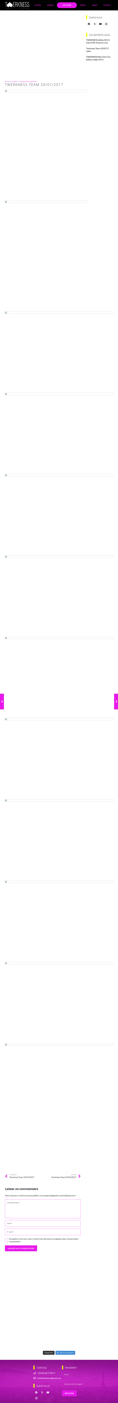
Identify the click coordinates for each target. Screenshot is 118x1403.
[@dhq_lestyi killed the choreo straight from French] (9, 1343)
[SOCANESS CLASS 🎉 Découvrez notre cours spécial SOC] (108, 1332)
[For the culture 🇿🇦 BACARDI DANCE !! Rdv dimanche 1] (69, 1332)
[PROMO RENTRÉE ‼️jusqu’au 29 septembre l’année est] (49, 1343)
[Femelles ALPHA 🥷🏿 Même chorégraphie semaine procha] (9, 1332)
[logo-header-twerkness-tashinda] (18, 5)
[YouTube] (100, 24)
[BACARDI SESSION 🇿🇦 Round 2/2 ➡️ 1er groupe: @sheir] (29, 1332)
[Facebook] (89, 24)
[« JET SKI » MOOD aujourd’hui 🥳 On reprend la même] (29, 1343)
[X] (95, 24)
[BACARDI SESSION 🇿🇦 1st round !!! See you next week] (49, 1332)
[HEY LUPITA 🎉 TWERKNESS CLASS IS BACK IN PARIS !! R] (69, 1343)
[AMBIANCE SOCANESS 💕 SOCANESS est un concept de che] (88, 1332)
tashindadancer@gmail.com (49, 1378)
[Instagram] (106, 24)
